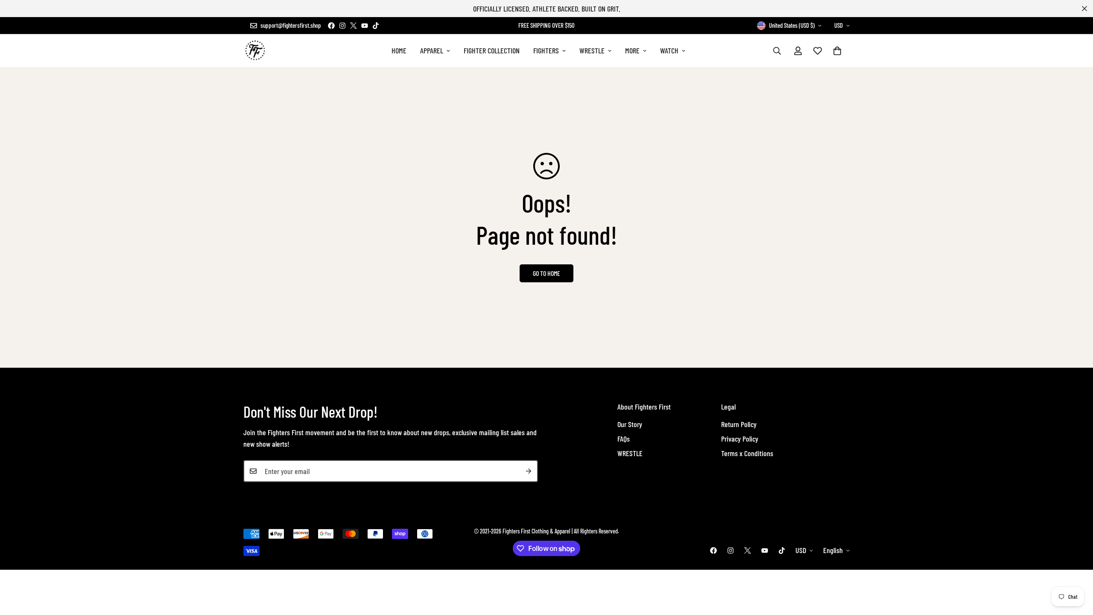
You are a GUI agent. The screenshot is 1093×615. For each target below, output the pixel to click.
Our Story (629, 424)
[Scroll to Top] (1076, 568)
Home (399, 50)
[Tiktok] (375, 25)
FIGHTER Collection (492, 50)
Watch (669, 50)
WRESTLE (592, 50)
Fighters (546, 50)
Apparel (431, 50)
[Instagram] (342, 25)
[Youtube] (364, 25)
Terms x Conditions (747, 453)
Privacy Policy (739, 438)
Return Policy (739, 424)
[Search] (777, 50)
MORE (632, 50)
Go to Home (546, 273)
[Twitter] (353, 25)
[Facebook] (331, 25)
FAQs (623, 438)
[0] (837, 51)
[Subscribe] (528, 471)
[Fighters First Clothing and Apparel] (255, 50)
